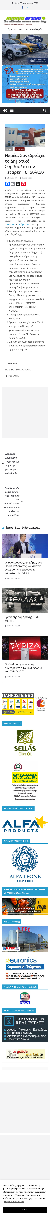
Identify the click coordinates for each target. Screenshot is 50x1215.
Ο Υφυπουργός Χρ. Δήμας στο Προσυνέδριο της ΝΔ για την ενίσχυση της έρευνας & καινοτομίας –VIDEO (23, 568)
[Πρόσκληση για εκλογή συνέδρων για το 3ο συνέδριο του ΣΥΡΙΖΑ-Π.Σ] (25, 637)
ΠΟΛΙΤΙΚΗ (9, 149)
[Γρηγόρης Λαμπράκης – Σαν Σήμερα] (25, 590)
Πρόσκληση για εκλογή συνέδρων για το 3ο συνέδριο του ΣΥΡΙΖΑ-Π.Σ (23, 668)
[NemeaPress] (5, 110)
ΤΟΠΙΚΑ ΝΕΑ (19, 149)
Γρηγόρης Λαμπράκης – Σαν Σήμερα (22, 618)
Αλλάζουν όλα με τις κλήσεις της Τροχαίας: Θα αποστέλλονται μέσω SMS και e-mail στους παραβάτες (11, 502)
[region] (25, 1197)
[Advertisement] (25, 412)
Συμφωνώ (25, 1209)
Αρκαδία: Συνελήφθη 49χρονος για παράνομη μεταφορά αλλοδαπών (12, 463)
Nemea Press (27, 178)
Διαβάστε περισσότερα (14, 1201)
